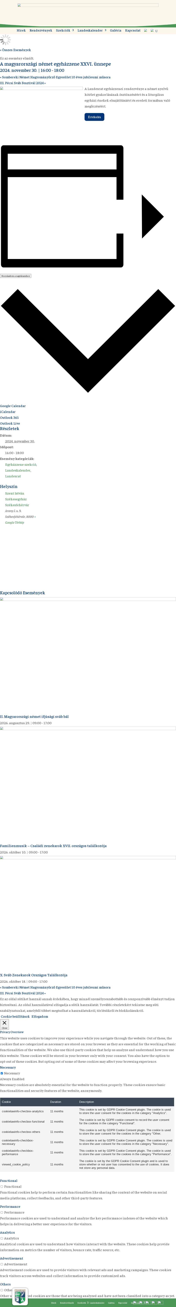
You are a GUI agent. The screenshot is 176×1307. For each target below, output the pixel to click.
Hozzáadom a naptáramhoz (15, 275)
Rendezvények (41, 30)
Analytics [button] (7, 1232)
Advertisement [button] (11, 1258)
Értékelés (94, 117)
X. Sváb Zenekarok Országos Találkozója (33, 974)
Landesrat (13, 476)
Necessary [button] (8, 1067)
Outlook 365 (9, 417)
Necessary (12, 1073)
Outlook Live (10, 423)
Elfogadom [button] (39, 1016)
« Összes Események (15, 49)
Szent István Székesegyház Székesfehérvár (17, 499)
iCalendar (8, 411)
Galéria (115, 30)
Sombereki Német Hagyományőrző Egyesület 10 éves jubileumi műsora (55, 77)
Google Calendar (13, 405)
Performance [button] (10, 1206)
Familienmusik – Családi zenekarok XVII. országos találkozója (53, 845)
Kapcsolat (132, 30)
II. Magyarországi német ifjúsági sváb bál (34, 716)
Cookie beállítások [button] (15, 1016)
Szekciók (63, 30)
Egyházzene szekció (20, 464)
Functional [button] (8, 1180)
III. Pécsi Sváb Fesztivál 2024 (23, 83)
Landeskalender (90, 30)
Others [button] (5, 1284)
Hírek (21, 30)
